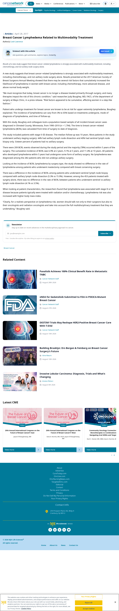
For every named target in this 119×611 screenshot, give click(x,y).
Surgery (100, 10)
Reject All (88, 603)
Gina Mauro (46, 355)
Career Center (77, 10)
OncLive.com (59, 476)
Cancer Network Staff (50, 279)
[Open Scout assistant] (105, 4)
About (59, 468)
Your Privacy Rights (59, 498)
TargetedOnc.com (59, 482)
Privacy (59, 493)
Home (43, 545)
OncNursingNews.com (59, 479)
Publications (70, 4)
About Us (53, 545)
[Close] (115, 602)
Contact (59, 487)
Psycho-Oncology (49, 10)
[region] (59, 602)
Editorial (59, 484)
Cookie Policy (26, 609)
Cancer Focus (23, 10)
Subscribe (104, 233)
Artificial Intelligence (64, 10)
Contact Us (73, 545)
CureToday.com (59, 473)
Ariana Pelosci (47, 381)
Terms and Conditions (59, 490)
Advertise (59, 470)
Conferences (58, 4)
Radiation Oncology (90, 10)
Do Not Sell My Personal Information (59, 495)
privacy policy (49, 238)
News (38, 4)
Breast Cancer (9, 248)
